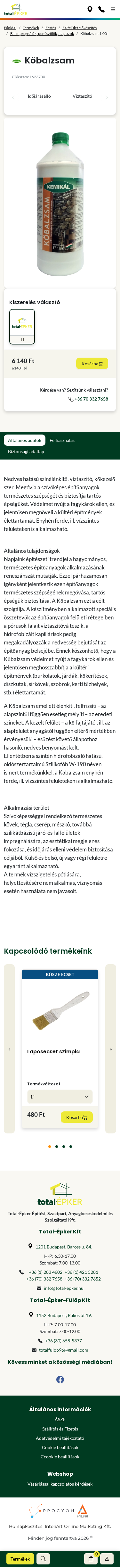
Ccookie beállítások (60, 1456)
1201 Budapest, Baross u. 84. (64, 1246)
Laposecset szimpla (53, 1051)
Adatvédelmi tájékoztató (60, 1438)
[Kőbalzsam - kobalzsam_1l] (60, 203)
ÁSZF (60, 1419)
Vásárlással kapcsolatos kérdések (60, 1484)
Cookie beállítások (60, 1447)
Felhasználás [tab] (62, 440)
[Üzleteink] (90, 9)
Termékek (20, 1559)
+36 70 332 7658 (91, 399)
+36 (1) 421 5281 (81, 1272)
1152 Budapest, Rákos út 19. (64, 1315)
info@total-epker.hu (64, 1288)
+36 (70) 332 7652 (83, 1278)
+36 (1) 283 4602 (45, 1272)
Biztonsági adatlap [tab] (26, 451)
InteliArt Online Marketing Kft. (78, 1526)
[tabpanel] (60, 685)
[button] (43, 1558)
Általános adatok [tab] (24, 440)
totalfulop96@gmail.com (63, 1350)
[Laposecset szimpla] (60, 1011)
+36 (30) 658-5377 (63, 1340)
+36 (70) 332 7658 (44, 1278)
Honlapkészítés (26, 1526)
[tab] (49, 1146)
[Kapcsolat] (101, 9)
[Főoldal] (16, 9)
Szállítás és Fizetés (60, 1428)
